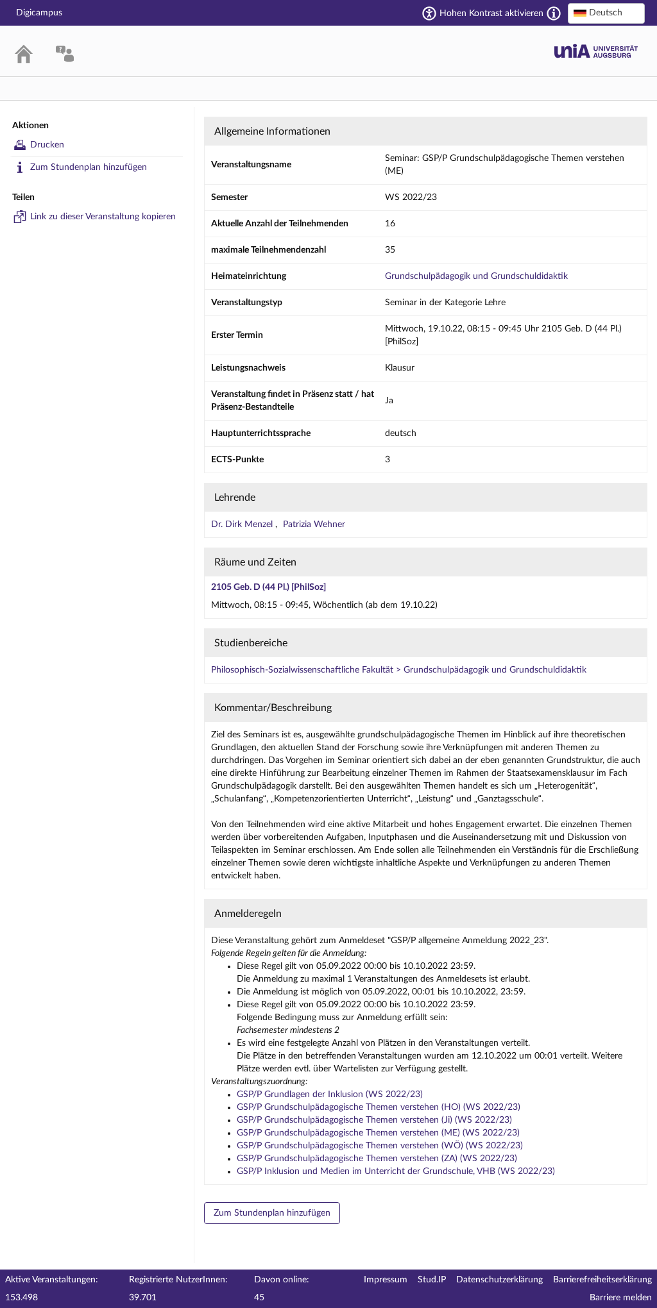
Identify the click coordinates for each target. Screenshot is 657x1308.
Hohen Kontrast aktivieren (491, 13)
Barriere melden (621, 1297)
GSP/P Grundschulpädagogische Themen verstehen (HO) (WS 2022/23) (378, 1107)
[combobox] (606, 13)
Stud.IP (432, 1279)
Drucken (47, 144)
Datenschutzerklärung (499, 1279)
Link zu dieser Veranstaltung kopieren (103, 216)
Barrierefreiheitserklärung (602, 1279)
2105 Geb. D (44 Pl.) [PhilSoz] (268, 587)
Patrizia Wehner (314, 524)
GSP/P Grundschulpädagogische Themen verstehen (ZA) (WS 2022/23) (377, 1158)
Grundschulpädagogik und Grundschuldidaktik (476, 276)
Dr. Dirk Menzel (243, 524)
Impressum (385, 1279)
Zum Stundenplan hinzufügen (88, 167)
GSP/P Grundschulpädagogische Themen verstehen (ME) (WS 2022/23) (378, 1132)
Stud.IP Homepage (596, 51)
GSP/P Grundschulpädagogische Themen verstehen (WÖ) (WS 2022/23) (380, 1145)
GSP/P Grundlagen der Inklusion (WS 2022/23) (330, 1094)
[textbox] (606, 13)
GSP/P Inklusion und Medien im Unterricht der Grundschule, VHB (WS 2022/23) (396, 1171)
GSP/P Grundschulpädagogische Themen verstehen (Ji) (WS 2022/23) (374, 1120)
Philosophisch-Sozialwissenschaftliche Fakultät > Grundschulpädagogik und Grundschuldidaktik (398, 670)
